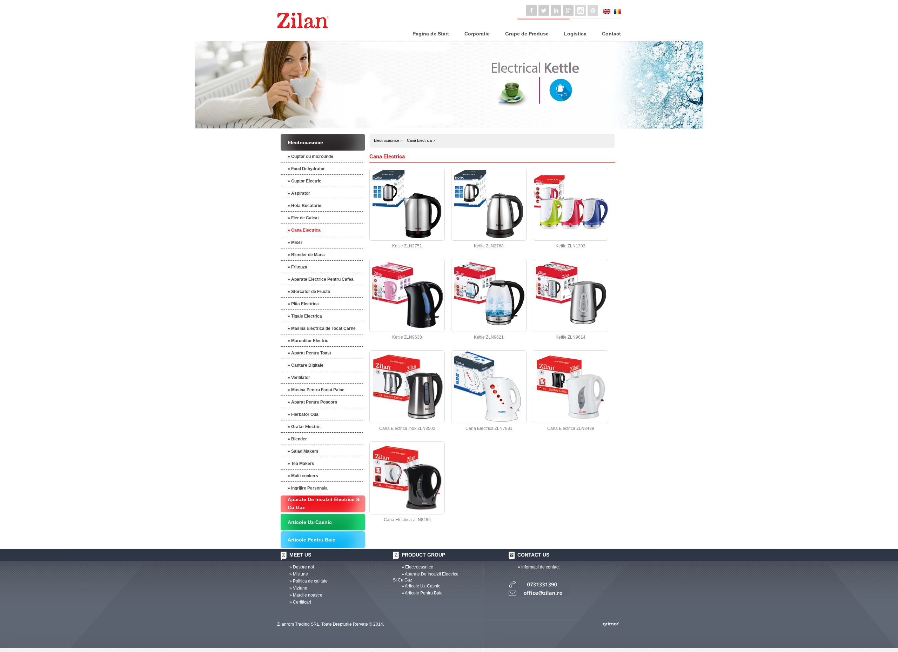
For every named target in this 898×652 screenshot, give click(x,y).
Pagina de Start (431, 33)
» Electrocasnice (417, 567)
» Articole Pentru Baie (422, 593)
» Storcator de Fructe (309, 291)
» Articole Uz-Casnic (421, 586)
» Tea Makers (301, 463)
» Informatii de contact (538, 567)
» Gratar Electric (304, 426)
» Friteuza (297, 267)
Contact (611, 33)
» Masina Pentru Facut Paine (316, 389)
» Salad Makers (303, 451)
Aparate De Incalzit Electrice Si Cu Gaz (324, 503)
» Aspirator (299, 193)
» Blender (297, 439)
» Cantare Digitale (305, 365)
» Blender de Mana (306, 254)
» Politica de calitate (308, 581)
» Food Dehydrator (306, 168)
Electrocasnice (305, 142)
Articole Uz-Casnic (310, 522)
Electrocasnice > (388, 140)
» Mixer (295, 242)
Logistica (575, 33)
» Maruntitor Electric (308, 340)
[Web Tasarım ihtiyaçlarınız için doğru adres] (611, 624)
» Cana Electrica (304, 230)
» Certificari (300, 602)
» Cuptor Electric (304, 181)
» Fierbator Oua (303, 414)
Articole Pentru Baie (311, 540)
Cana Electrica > (421, 140)
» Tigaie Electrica (305, 316)
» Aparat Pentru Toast (309, 353)
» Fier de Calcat (303, 217)
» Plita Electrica (303, 303)
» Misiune (298, 574)
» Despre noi (301, 567)
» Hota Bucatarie (304, 205)
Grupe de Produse (527, 33)
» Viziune (298, 588)
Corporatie (477, 33)
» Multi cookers (303, 475)
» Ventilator (299, 377)
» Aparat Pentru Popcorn (312, 402)
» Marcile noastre (305, 595)
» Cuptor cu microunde (310, 156)
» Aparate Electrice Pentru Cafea (321, 279)
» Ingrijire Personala (308, 488)
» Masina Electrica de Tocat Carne (322, 328)
